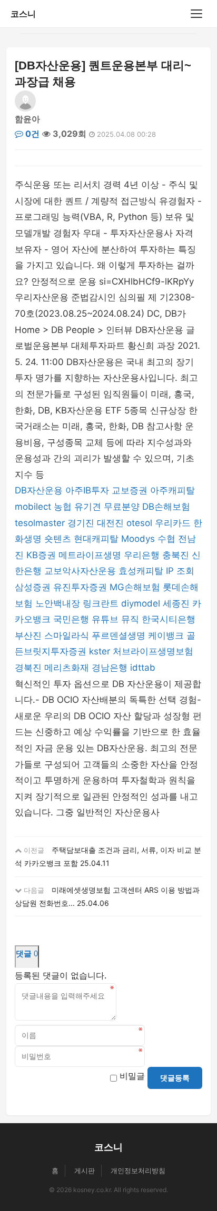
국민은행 (71, 619)
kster (99, 651)
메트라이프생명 (89, 555)
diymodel (140, 603)
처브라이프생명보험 (153, 651)
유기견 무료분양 (107, 506)
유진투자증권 (80, 587)
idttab (142, 667)
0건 (31, 133)
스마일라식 (66, 635)
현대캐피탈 (96, 538)
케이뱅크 (166, 635)
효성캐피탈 (141, 571)
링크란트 (101, 603)
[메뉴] (196, 13)
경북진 (28, 667)
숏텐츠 (57, 538)
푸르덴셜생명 (118, 635)
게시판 (84, 1170)
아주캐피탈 (172, 490)
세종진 (176, 603)
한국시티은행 (168, 619)
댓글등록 (175, 1078)
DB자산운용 (39, 490)
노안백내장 (57, 603)
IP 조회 (180, 571)
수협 (166, 538)
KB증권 (41, 555)
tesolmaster (40, 523)
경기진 (80, 523)
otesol (139, 523)
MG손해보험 (135, 587)
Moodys (138, 538)
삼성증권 (33, 587)
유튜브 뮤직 (115, 619)
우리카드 (173, 523)
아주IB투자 (87, 490)
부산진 (28, 635)
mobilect (33, 506)
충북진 (175, 555)
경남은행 (109, 667)
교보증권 (129, 490)
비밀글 (132, 1076)
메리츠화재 (66, 667)
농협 (63, 506)
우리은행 (142, 555)
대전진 (110, 523)
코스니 (23, 13)
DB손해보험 (166, 506)
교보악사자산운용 (80, 571)
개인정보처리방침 (138, 1170)
